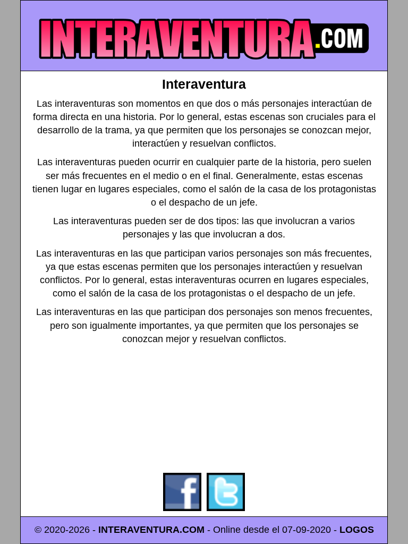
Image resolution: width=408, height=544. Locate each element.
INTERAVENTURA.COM (151, 529)
